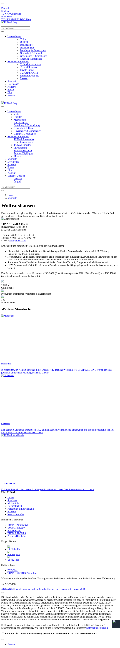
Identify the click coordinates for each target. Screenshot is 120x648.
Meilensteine (26, 44)
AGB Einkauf (14, 589)
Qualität (24, 42)
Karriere (12, 86)
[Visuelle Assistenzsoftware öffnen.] (116, 624)
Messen (24, 78)
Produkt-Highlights (29, 75)
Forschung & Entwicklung (33, 50)
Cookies (76, 589)
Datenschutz (66, 589)
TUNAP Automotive (30, 64)
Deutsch (5, 8)
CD (83, 589)
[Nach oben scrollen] (2, 3)
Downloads (13, 84)
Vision (23, 39)
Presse (11, 89)
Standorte (12, 81)
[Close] (2, 592)
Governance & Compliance (33, 56)
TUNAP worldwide (11, 13)
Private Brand (27, 70)
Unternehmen (14, 36)
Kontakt (11, 95)
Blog (10, 92)
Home (11, 195)
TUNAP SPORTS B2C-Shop (16, 19)
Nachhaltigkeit (27, 47)
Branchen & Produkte (18, 61)
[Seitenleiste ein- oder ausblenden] (2, 101)
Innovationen (26, 142)
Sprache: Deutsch (16, 175)
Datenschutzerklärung (97, 628)
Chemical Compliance (31, 58)
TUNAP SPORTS (29, 72)
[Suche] (2, 31)
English (5, 11)
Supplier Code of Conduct (35, 589)
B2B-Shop (6, 16)
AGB (4, 589)
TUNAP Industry (28, 67)
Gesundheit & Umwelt (31, 53)
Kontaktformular (16, 514)
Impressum (53, 589)
